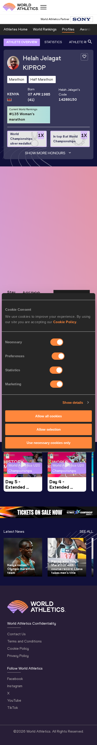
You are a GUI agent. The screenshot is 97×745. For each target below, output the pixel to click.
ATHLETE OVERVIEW (21, 42)
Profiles (68, 29)
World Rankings (45, 29)
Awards (86, 29)
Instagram (14, 686)
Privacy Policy (18, 656)
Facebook (15, 679)
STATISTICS (53, 42)
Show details (72, 402)
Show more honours (45, 153)
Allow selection (49, 429)
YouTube (14, 700)
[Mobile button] (43, 7)
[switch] (58, 356)
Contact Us (16, 634)
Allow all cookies (48, 416)
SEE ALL (86, 531)
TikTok (12, 707)
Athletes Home (16, 29)
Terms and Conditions (24, 641)
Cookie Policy (64, 322)
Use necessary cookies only (48, 442)
